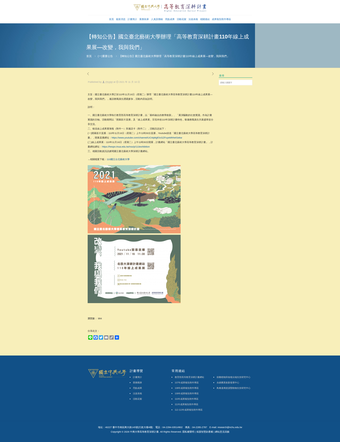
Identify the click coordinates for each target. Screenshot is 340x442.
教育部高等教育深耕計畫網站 (189, 377)
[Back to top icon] (327, 436)
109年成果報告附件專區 (187, 393)
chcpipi (109, 82)
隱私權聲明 (188, 431)
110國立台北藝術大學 (118, 159)
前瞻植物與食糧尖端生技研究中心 (233, 377)
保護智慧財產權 (204, 431)
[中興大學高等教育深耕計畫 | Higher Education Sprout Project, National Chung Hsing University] (170, 7)
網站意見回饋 (222, 431)
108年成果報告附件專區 (187, 388)
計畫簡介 (137, 377)
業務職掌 (137, 382)
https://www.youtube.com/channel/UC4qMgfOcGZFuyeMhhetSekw (147, 137)
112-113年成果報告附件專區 (189, 410)
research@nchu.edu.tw (230, 427)
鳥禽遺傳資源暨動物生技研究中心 (233, 388)
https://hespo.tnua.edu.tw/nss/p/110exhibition (126, 146)
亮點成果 (137, 388)
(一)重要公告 (105, 56)
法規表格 (137, 393)
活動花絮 (137, 399)
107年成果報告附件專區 (187, 382)
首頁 (89, 56)
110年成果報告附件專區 (186, 399)
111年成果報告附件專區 (186, 404)
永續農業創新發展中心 (228, 382)
